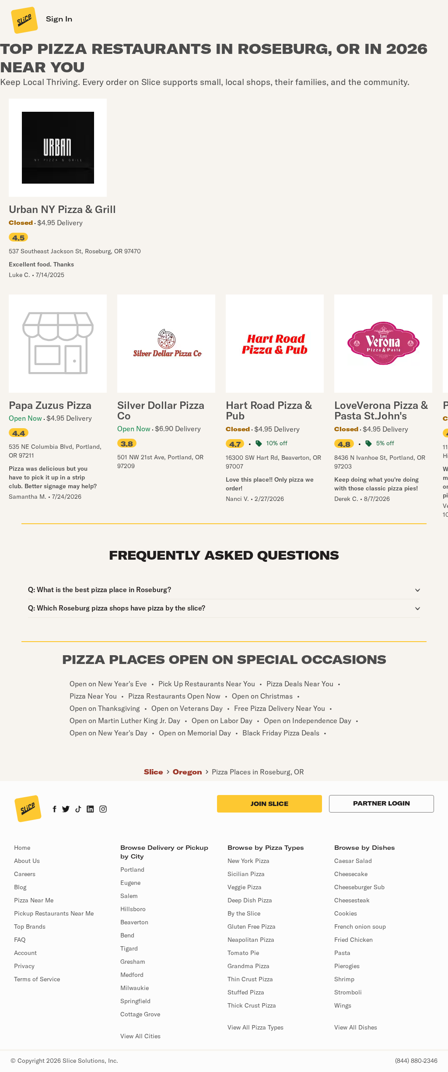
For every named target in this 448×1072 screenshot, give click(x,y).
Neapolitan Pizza (251, 940)
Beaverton (134, 922)
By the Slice (244, 913)
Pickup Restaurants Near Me (54, 913)
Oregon (187, 771)
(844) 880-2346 (416, 1061)
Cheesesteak (352, 900)
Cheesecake (351, 874)
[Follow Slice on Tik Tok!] (78, 810)
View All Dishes (355, 1027)
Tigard (129, 948)
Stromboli (348, 992)
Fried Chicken (353, 940)
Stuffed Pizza (246, 992)
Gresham (132, 962)
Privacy (24, 966)
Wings (342, 1005)
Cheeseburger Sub (359, 887)
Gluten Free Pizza (252, 926)
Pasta (342, 953)
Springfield (135, 1001)
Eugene (130, 883)
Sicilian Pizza (246, 874)
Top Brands (30, 926)
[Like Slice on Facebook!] (54, 810)
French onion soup (360, 926)
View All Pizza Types (256, 1027)
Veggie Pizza (245, 887)
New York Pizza (249, 861)
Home (22, 848)
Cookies (345, 913)
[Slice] (23, 20)
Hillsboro (133, 909)
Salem (129, 896)
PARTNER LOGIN (381, 803)
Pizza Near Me (33, 900)
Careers (24, 874)
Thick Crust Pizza (252, 1005)
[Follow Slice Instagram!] (103, 810)
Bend (127, 935)
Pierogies (347, 966)
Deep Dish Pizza (250, 900)
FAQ (19, 940)
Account (25, 953)
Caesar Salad (353, 861)
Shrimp (344, 979)
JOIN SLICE (269, 804)
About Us (27, 861)
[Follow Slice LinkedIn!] (90, 810)
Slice (153, 771)
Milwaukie (134, 988)
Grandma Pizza (249, 966)
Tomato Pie (243, 953)
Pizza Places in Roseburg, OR (258, 771)
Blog (20, 887)
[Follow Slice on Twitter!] (66, 810)
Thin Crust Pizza (250, 979)
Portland (132, 869)
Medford (132, 975)
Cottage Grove (140, 1014)
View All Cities (140, 1036)
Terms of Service (37, 979)
